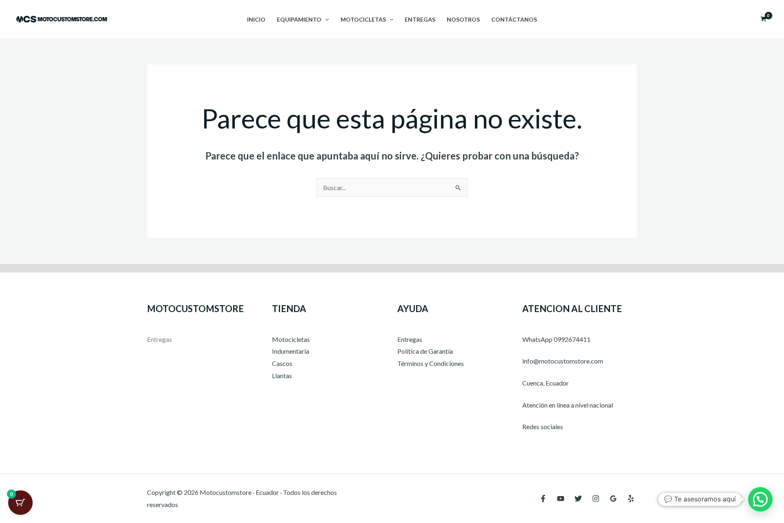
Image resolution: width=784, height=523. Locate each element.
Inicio (256, 19)
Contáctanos (514, 19)
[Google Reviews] (613, 498)
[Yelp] (631, 498)
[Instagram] (595, 498)
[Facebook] (543, 498)
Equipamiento (299, 19)
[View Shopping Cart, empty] (763, 19)
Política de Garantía (425, 351)
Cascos (282, 363)
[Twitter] (578, 498)
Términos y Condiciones (430, 363)
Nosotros (463, 19)
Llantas (282, 375)
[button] (325, 19)
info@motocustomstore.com (562, 361)
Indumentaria (290, 351)
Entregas (420, 19)
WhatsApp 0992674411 (556, 339)
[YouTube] (560, 498)
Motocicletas (363, 19)
